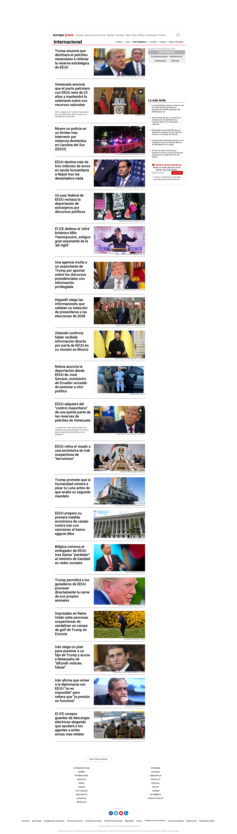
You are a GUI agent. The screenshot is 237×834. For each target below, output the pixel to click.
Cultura (128, 35)
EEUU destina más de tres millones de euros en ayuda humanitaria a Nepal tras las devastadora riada (72, 170)
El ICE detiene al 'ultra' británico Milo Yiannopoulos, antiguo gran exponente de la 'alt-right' (72, 237)
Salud (134, 35)
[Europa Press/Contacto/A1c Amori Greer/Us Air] (119, 310)
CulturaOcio (81, 791)
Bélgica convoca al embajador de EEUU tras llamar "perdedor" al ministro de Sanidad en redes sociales (72, 555)
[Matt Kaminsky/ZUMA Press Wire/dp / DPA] (119, 591)
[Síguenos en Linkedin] (126, 813)
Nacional (79, 35)
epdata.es (81, 798)
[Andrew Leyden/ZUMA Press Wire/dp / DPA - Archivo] (119, 724)
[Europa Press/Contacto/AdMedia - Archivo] (119, 206)
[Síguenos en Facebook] (110, 813)
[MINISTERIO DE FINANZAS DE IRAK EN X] (119, 457)
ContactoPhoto (155, 798)
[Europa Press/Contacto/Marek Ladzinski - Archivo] (119, 173)
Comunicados (152, 35)
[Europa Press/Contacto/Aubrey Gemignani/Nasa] (119, 490)
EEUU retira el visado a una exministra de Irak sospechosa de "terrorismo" (72, 452)
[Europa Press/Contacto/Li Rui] (119, 524)
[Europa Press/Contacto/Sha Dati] (119, 691)
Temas (139, 821)
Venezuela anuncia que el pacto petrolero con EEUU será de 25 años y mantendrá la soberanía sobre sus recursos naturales (72, 95)
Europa (153, 42)
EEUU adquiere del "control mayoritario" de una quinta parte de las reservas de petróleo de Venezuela (72, 114)
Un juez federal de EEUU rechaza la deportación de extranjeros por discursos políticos (70, 203)
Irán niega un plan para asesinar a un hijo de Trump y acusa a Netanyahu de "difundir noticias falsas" (72, 657)
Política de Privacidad (113, 821)
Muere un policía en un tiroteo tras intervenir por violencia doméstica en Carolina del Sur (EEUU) (70, 139)
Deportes (110, 35)
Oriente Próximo (176, 42)
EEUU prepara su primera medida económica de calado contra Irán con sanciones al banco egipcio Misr (71, 523)
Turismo (156, 791)
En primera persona (159, 56)
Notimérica (155, 794)
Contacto (26, 821)
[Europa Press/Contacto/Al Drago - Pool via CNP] (119, 61)
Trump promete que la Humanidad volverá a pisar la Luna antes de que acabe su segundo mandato (73, 488)
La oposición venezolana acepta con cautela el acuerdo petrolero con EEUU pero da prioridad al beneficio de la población (72, 431)
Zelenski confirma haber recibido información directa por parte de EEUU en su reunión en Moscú (72, 341)
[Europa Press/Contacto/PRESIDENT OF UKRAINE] (119, 344)
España (81, 772)
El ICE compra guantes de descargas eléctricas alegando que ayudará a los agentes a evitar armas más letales (72, 724)
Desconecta (81, 794)
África (119, 42)
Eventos (162, 35)
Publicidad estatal (206, 821)
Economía (100, 35)
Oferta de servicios (75, 821)
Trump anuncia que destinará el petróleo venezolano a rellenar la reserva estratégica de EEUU (72, 59)
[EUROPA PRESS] (119, 100)
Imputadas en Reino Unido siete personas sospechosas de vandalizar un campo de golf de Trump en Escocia (71, 624)
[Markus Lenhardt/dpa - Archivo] (119, 557)
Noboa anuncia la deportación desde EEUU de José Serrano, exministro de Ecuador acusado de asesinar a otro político (71, 379)
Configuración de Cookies (155, 821)
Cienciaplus (155, 775)
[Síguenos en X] (115, 813)
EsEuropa (175, 60)
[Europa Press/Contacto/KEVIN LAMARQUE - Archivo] (119, 658)
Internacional (89, 35)
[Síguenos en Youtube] (121, 813)
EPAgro (141, 35)
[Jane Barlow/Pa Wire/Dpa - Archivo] (119, 624)
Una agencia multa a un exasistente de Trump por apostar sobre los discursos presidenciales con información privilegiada (71, 275)
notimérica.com (176, 56)
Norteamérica (139, 42)
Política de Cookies (94, 821)
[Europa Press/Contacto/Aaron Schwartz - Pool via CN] (119, 275)
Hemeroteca (191, 821)
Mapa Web (129, 821)
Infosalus (81, 802)
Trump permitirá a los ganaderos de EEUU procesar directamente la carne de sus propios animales (72, 590)
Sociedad (120, 35)
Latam (162, 42)
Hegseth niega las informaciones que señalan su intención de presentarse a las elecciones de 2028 (71, 308)
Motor (155, 787)
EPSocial (155, 783)
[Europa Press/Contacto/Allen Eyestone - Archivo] (119, 239)
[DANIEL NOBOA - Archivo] (119, 379)
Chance (81, 787)
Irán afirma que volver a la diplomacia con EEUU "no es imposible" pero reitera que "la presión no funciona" (72, 691)
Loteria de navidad (176, 821)
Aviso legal (36, 821)
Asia (128, 42)
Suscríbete (177, 172)
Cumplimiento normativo (54, 821)
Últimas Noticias (81, 768)
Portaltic (155, 779)
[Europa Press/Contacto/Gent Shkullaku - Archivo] (119, 139)
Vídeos (81, 783)
